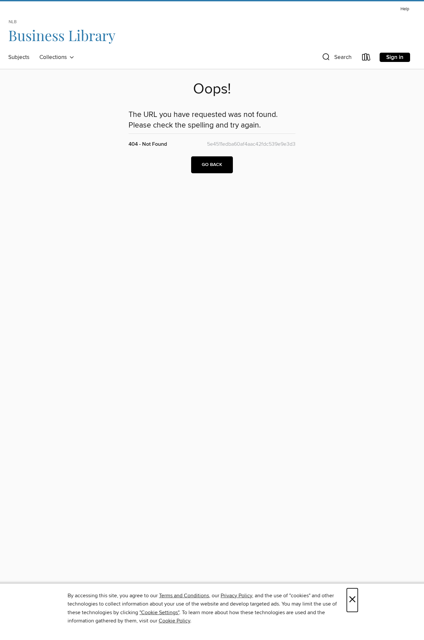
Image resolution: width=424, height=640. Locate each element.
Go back (212, 165)
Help (404, 9)
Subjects (18, 57)
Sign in (394, 57)
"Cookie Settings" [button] (159, 612)
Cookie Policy (174, 620)
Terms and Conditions (184, 595)
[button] (336, 58)
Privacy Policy (236, 595)
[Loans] (366, 58)
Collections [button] (54, 57)
